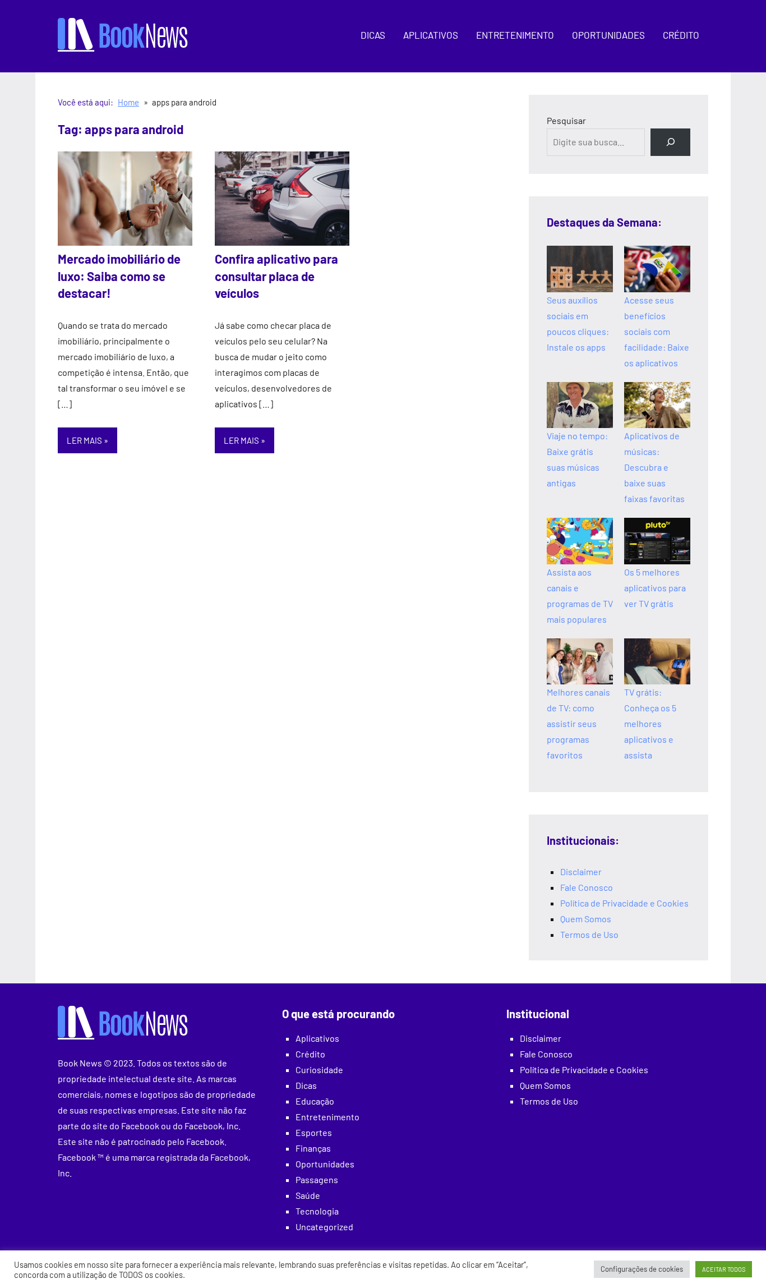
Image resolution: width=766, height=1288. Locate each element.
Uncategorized (324, 1226)
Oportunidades (608, 34)
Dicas (373, 34)
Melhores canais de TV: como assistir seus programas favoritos (578, 723)
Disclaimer (581, 871)
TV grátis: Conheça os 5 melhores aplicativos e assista (650, 723)
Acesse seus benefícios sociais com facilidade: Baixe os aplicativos (656, 331)
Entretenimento (515, 34)
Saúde (308, 1195)
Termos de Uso (589, 934)
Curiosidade (319, 1069)
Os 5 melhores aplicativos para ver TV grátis (655, 588)
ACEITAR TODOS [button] (723, 1269)
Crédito (681, 34)
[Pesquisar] (670, 142)
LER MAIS (84, 440)
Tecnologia (317, 1211)
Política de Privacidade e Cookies (624, 903)
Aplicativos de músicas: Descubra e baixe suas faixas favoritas (654, 467)
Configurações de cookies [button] (642, 1268)
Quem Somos (585, 918)
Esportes (314, 1132)
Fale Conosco (586, 887)
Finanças (313, 1148)
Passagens (317, 1179)
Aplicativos (430, 34)
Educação (315, 1101)
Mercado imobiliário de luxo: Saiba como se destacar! (119, 276)
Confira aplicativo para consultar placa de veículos (276, 276)
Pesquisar (566, 120)
